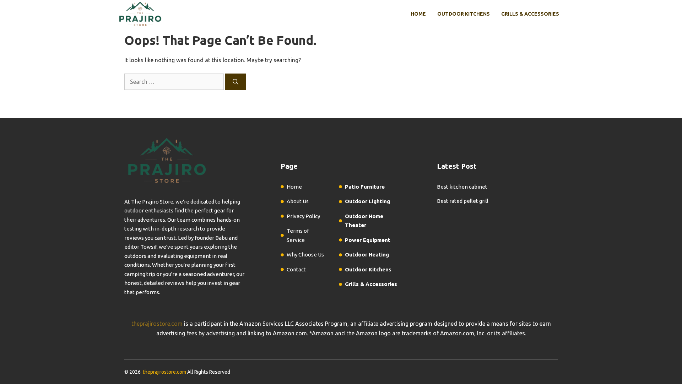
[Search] (235, 82)
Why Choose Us (305, 255)
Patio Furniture (365, 187)
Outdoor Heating (367, 255)
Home (418, 14)
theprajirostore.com (157, 323)
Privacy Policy (303, 216)
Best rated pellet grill (462, 201)
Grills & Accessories (530, 14)
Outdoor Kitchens (463, 14)
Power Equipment (367, 240)
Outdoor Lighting (367, 201)
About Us (298, 201)
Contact (296, 269)
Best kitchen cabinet (462, 187)
